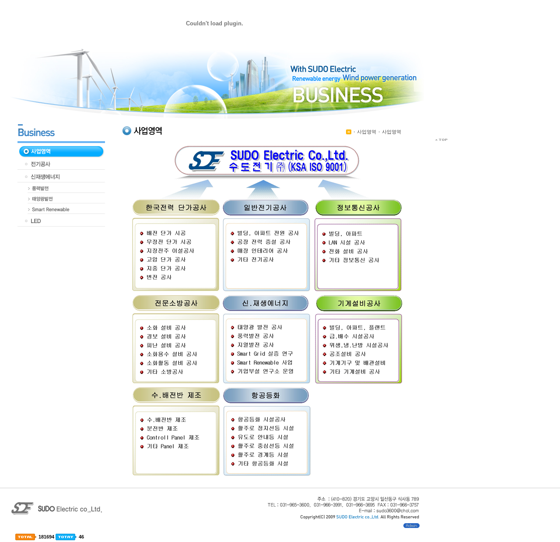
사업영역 (366, 131)
